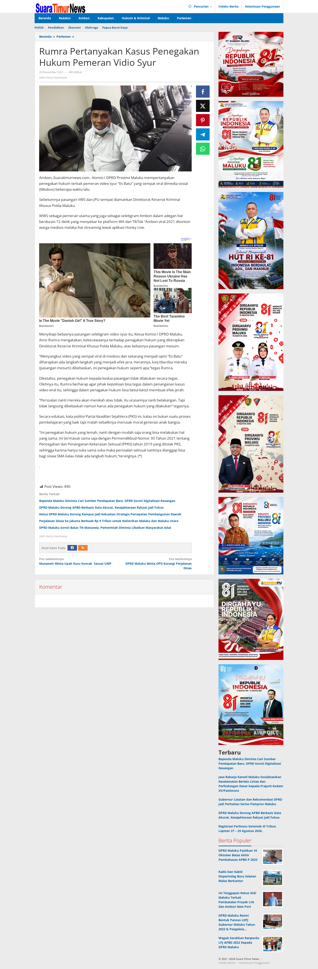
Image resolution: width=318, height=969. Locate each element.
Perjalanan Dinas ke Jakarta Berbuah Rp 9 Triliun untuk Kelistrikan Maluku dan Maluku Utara (108, 521)
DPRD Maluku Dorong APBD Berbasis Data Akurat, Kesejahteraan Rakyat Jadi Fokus (101, 507)
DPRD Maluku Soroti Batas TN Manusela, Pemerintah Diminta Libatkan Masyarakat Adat (105, 528)
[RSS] (83, 548)
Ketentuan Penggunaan (254, 963)
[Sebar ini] (203, 91)
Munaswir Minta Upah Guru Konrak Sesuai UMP (75, 561)
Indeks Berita (226, 963)
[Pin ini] (203, 120)
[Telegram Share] (203, 134)
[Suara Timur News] (61, 8)
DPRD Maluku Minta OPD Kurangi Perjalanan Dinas (158, 563)
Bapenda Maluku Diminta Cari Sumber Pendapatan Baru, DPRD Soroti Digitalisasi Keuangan (107, 501)
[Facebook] (72, 548)
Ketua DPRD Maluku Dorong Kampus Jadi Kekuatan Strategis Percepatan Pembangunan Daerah (110, 514)
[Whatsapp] (203, 149)
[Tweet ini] (203, 106)
